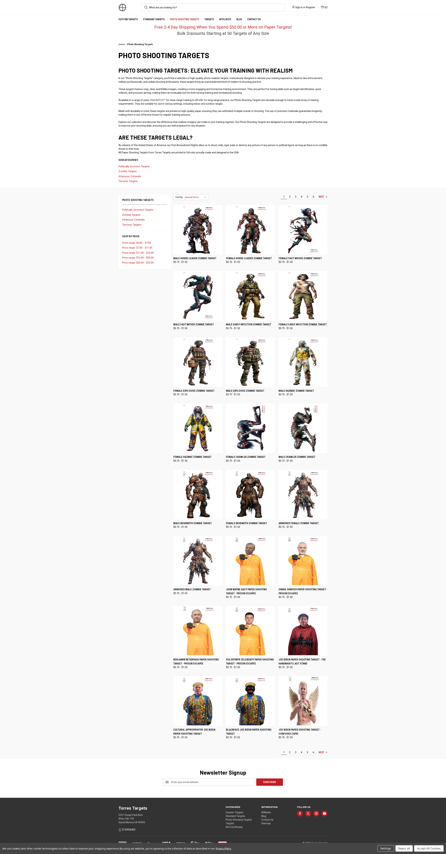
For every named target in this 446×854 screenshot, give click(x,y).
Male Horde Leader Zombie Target (194, 258)
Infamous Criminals (133, 219)
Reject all (404, 848)
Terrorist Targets (131, 224)
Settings (385, 848)
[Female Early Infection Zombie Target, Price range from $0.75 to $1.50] (303, 296)
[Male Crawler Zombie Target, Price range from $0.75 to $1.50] (303, 428)
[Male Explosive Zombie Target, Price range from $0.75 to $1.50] (250, 362)
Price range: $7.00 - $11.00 (137, 247)
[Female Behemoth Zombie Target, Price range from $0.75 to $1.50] (250, 495)
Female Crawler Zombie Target (246, 457)
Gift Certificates (234, 827)
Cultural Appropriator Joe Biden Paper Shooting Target (194, 731)
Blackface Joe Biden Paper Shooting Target (248, 731)
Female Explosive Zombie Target (193, 390)
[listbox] (196, 197)
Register (310, 7)
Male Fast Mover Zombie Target (193, 324)
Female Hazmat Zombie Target (192, 457)
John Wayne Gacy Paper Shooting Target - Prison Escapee (246, 591)
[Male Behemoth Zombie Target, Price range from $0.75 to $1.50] (198, 495)
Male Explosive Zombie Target (245, 390)
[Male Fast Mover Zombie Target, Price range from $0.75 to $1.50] (198, 296)
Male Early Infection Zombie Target (248, 324)
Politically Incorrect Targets (137, 209)
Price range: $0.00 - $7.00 (136, 242)
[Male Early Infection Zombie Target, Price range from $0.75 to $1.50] (250, 296)
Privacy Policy (223, 848)
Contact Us (254, 19)
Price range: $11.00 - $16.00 (138, 252)
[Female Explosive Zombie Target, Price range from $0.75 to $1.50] (198, 362)
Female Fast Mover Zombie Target (300, 258)
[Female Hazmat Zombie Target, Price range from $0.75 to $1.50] (198, 428)
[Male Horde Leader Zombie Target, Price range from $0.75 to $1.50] (198, 230)
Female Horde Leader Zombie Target (249, 258)
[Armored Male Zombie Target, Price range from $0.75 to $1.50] (198, 561)
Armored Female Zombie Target (299, 523)
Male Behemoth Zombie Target (192, 523)
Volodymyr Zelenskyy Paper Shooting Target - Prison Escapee (250, 661)
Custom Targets (128, 19)
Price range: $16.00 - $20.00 (138, 257)
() (326, 7)
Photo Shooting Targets (184, 19)
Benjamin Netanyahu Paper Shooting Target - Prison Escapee (196, 661)
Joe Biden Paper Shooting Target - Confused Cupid (300, 731)
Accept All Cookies (429, 848)
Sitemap (266, 823)
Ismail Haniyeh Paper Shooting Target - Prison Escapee (303, 591)
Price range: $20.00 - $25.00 (138, 262)
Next (322, 196)
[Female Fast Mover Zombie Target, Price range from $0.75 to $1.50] (303, 230)
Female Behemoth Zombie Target (246, 523)
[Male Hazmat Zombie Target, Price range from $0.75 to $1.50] (303, 362)
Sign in (299, 7)
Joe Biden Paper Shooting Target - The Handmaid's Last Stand (302, 661)
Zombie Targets (131, 214)
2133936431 (129, 829)
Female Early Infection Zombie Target (303, 324)
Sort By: (179, 197)
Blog (239, 19)
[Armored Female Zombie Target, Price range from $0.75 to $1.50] (303, 495)
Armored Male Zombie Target (192, 589)
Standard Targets (154, 19)
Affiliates (225, 19)
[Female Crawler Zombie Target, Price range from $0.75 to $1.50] (250, 428)
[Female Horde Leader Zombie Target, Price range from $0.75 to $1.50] (250, 230)
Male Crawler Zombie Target (297, 457)
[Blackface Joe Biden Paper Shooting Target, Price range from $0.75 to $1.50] (250, 701)
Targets (209, 19)
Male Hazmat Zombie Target (296, 390)
